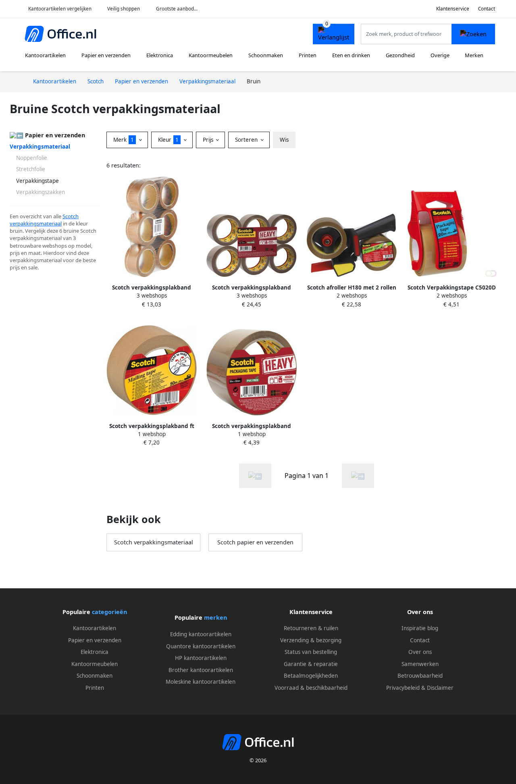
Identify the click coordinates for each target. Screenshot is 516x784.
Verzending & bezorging (310, 640)
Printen (307, 55)
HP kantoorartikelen (201, 658)
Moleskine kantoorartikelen (200, 681)
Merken (474, 55)
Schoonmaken (265, 55)
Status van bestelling (311, 652)
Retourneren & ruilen (311, 628)
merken (215, 617)
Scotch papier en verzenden (255, 542)
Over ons (420, 652)
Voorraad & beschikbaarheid (311, 687)
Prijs (209, 139)
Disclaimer (440, 687)
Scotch (70, 216)
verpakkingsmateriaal (36, 223)
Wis (284, 139)
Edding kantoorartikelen (200, 634)
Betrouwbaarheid (420, 675)
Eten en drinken (351, 55)
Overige (440, 55)
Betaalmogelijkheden (311, 675)
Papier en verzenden (106, 55)
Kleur (168, 139)
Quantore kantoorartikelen (200, 646)
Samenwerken (420, 664)
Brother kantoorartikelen (201, 670)
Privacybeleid (403, 687)
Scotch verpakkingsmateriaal (153, 542)
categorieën (109, 612)
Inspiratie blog (420, 628)
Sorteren (247, 139)
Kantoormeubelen (211, 55)
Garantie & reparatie (311, 664)
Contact (486, 9)
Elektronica (159, 55)
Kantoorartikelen (45, 55)
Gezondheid (400, 55)
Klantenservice (452, 9)
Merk (123, 139)
